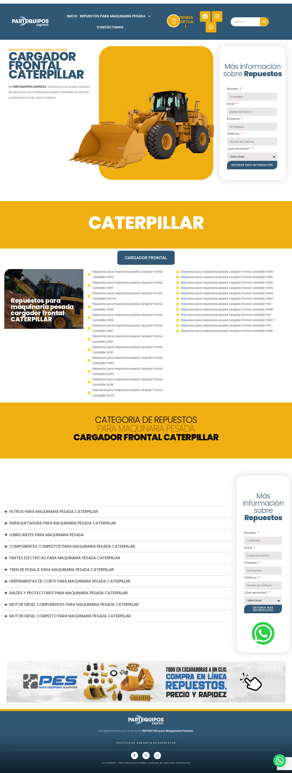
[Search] (264, 22)
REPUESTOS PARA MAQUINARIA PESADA (112, 16)
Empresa (233, 119)
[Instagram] (217, 16)
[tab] (146, 258)
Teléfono (233, 134)
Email (231, 104)
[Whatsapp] (211, 27)
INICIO (72, 16)
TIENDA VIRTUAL (185, 22)
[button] (279, 760)
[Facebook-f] (134, 755)
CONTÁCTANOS (110, 27)
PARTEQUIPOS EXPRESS (29, 86)
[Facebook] (205, 16)
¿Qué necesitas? (239, 149)
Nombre (233, 89)
